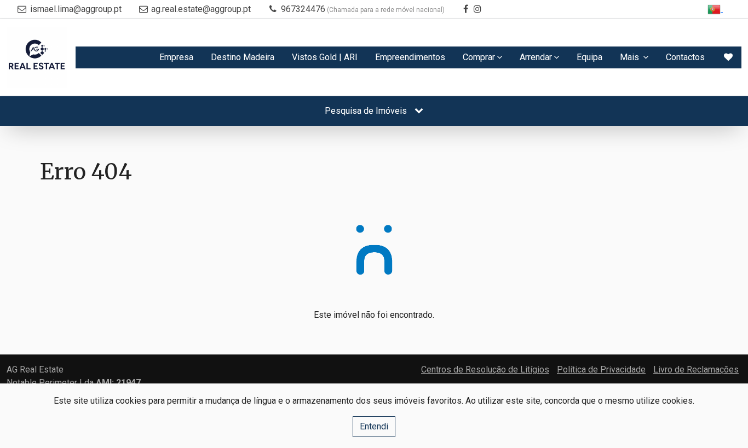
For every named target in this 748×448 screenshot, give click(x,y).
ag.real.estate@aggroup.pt (201, 9)
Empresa (176, 57)
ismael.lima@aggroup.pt (76, 9)
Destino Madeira (242, 57)
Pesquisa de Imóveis (367, 111)
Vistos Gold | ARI (325, 57)
